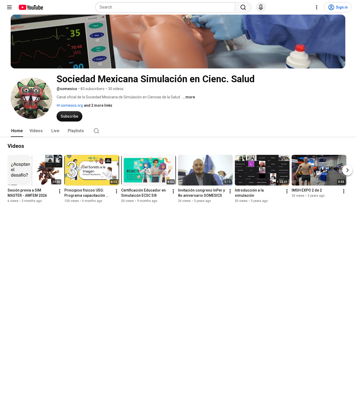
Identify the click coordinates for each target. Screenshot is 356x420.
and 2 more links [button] (98, 105)
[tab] (17, 131)
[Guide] (9, 7)
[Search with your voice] (261, 7)
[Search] (243, 7)
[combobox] (167, 7)
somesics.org (71, 105)
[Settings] (317, 7)
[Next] (347, 170)
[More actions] (59, 191)
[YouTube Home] (31, 7)
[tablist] (178, 131)
